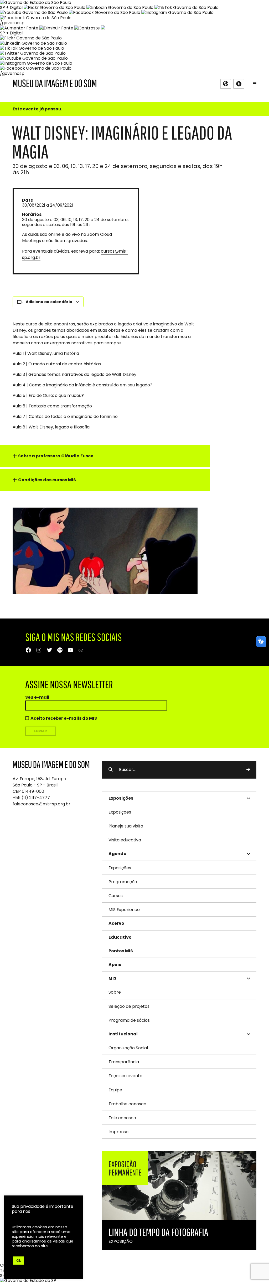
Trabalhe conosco (127, 1103)
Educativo (120, 937)
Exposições (119, 812)
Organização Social (128, 1047)
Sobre (114, 992)
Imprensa (118, 1131)
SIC (3, 1275)
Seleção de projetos (128, 1006)
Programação (122, 881)
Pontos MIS (120, 950)
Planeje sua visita (125, 826)
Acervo (116, 923)
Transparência (123, 1061)
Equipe (115, 1089)
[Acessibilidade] (238, 84)
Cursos (115, 895)
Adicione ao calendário (49, 301)
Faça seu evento (125, 1075)
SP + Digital (11, 7)
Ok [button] (18, 1260)
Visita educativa (124, 839)
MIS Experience (124, 909)
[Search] (248, 769)
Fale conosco (122, 1117)
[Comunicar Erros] (103, 28)
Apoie (114, 964)
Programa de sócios (129, 1020)
